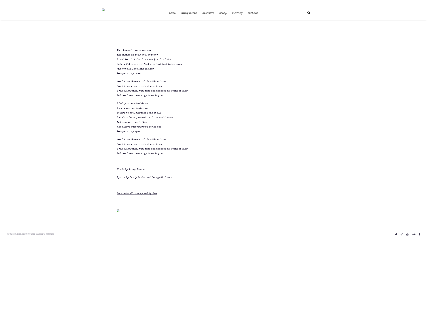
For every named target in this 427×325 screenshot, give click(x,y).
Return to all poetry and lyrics (137, 193)
